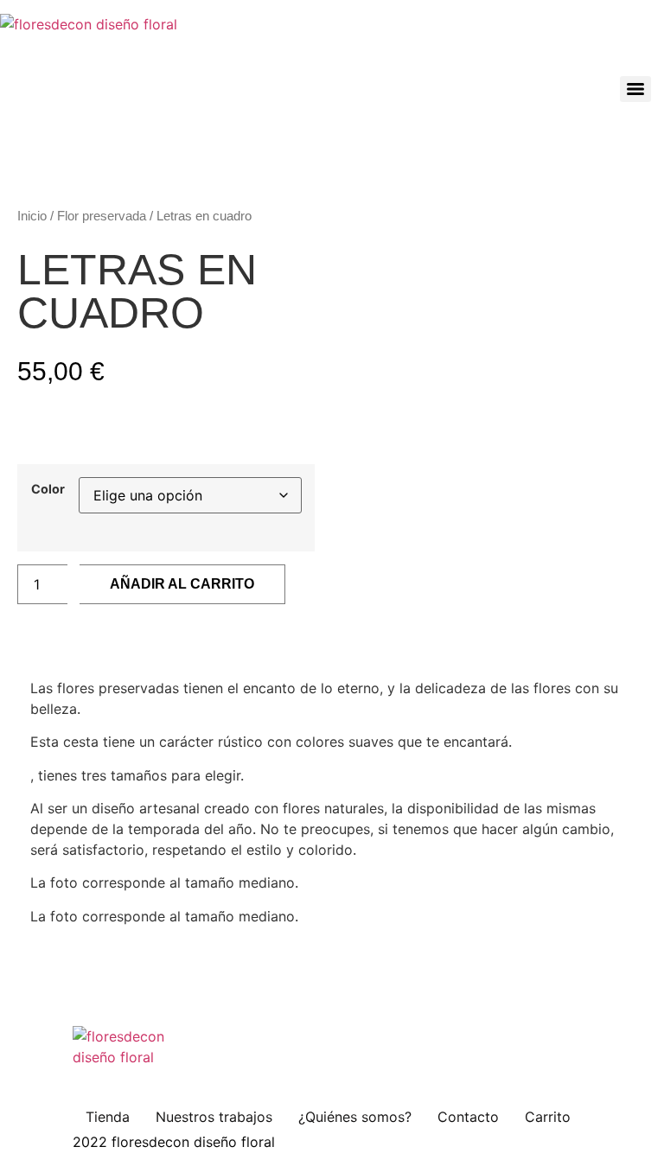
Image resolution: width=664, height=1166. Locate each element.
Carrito (548, 1116)
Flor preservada (101, 215)
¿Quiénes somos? (355, 1116)
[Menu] (635, 89)
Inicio (32, 215)
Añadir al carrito (182, 584)
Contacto (468, 1116)
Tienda (108, 1116)
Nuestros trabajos (214, 1116)
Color (48, 489)
